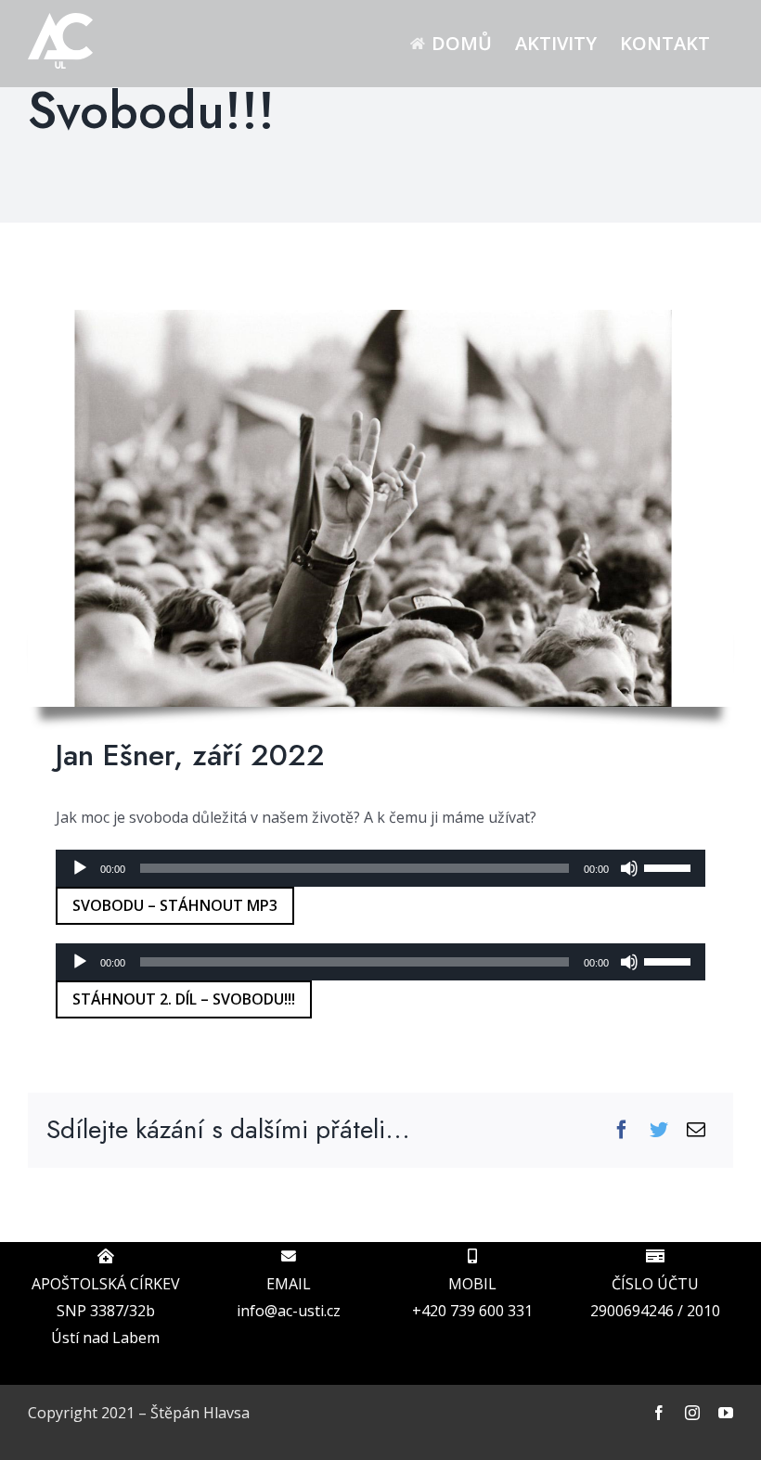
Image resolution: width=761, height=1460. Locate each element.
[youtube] (725, 1412)
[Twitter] (658, 1130)
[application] (380, 868)
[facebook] (658, 1412)
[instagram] (692, 1412)
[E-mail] (696, 1130)
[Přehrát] (80, 868)
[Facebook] (621, 1130)
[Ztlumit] (629, 868)
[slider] (670, 866)
